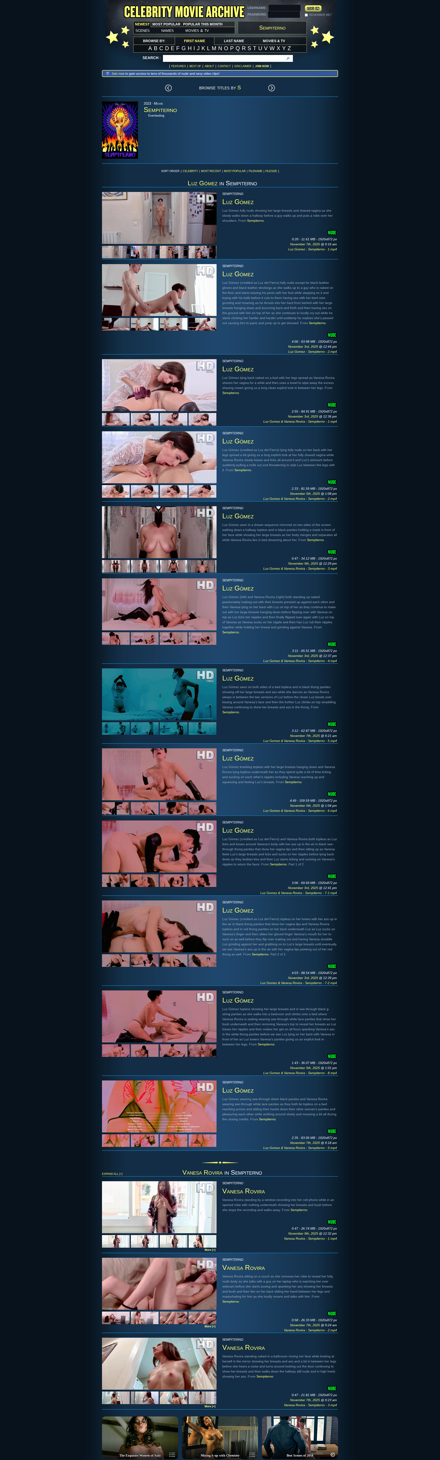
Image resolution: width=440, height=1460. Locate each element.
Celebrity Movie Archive (184, 12)
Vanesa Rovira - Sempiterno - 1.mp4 (310, 1238)
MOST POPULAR (235, 171)
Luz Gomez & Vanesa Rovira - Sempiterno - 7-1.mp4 (298, 893)
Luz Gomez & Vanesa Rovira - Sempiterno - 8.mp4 (300, 1073)
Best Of (195, 66)
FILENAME (255, 171)
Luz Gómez (202, 183)
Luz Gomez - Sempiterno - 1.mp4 (312, 249)
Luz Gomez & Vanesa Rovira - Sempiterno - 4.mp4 (300, 661)
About (209, 66)
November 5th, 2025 (305, 493)
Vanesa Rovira (202, 1172)
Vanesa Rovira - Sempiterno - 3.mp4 (310, 1405)
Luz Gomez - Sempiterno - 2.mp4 (312, 351)
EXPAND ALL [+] (112, 1174)
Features (178, 66)
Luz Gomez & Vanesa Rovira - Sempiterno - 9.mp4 (300, 1148)
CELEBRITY (190, 171)
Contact (224, 66)
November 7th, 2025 (305, 244)
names (167, 30)
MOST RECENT (211, 171)
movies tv (197, 30)
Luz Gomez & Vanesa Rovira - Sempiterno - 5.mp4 (300, 741)
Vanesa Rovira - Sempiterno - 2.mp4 (310, 1330)
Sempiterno (255, 220)
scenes (142, 30)
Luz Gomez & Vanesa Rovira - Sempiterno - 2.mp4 (300, 498)
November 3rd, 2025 (303, 346)
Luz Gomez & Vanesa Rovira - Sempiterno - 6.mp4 (300, 810)
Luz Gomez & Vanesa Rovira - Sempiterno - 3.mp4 (300, 568)
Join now (118, 73)
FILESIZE (271, 171)
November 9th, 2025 (303, 563)
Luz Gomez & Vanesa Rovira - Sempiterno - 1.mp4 (300, 421)
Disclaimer (242, 66)
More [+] (210, 1250)
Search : (152, 58)
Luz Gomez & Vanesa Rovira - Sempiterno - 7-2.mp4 (298, 983)
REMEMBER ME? (320, 14)
